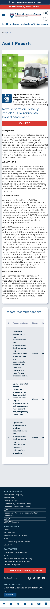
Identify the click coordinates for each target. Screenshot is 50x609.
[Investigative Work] (18, 605)
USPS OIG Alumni (12, 522)
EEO (6, 510)
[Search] (45, 19)
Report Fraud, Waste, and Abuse (26, 7)
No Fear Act (9, 533)
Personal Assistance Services (17, 507)
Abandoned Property (13, 494)
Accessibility (9, 498)
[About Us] (4, 605)
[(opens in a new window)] (29, 578)
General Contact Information (17, 561)
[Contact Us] (46, 605)
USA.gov (8, 545)
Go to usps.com (41, 24)
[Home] (25, 17)
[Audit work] (11, 605)
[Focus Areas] (32, 605)
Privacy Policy (10, 501)
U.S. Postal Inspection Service (17, 542)
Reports (7, 32)
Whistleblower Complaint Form (26, 2)
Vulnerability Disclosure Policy (17, 504)
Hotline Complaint (12, 564)
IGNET (7, 539)
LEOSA (7, 519)
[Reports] (25, 605)
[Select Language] (45, 14)
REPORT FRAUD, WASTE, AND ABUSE (25, 570)
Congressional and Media (15, 552)
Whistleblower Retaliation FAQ (18, 558)
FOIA (6, 555)
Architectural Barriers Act (15, 536)
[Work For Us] (39, 605)
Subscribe (10, 595)
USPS (6, 529)
